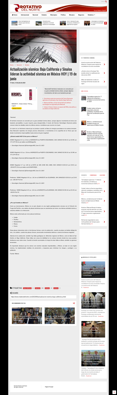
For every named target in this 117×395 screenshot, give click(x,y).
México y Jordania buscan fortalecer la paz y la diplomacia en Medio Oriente (95, 123)
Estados (44, 15)
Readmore (86, 287)
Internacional (25, 15)
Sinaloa (27, 65)
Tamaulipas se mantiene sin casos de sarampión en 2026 (97, 23)
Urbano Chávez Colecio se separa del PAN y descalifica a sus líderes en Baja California (26, 318)
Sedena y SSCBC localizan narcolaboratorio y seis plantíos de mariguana (58, 318)
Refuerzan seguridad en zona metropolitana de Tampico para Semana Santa (24, 22)
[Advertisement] (43, 272)
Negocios (81, 15)
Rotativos (91, 15)
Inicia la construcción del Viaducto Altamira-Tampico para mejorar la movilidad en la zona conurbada (93, 270)
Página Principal (49, 386)
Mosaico (72, 15)
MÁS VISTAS (84, 91)
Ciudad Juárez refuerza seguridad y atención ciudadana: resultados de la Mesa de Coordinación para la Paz (95, 112)
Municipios (53, 15)
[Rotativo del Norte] (58, 10)
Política (63, 15)
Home (15, 15)
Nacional (35, 15)
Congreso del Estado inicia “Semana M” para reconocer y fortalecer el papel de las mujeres (73, 22)
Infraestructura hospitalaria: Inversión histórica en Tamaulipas (49, 23)
